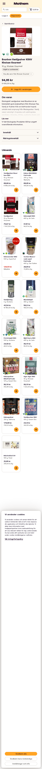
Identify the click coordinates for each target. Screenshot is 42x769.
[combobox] (15, 9)
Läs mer (5, 118)
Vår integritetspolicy (14, 539)
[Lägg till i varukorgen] (16, 190)
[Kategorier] (4, 3)
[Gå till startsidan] (21, 3)
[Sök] (4, 9)
